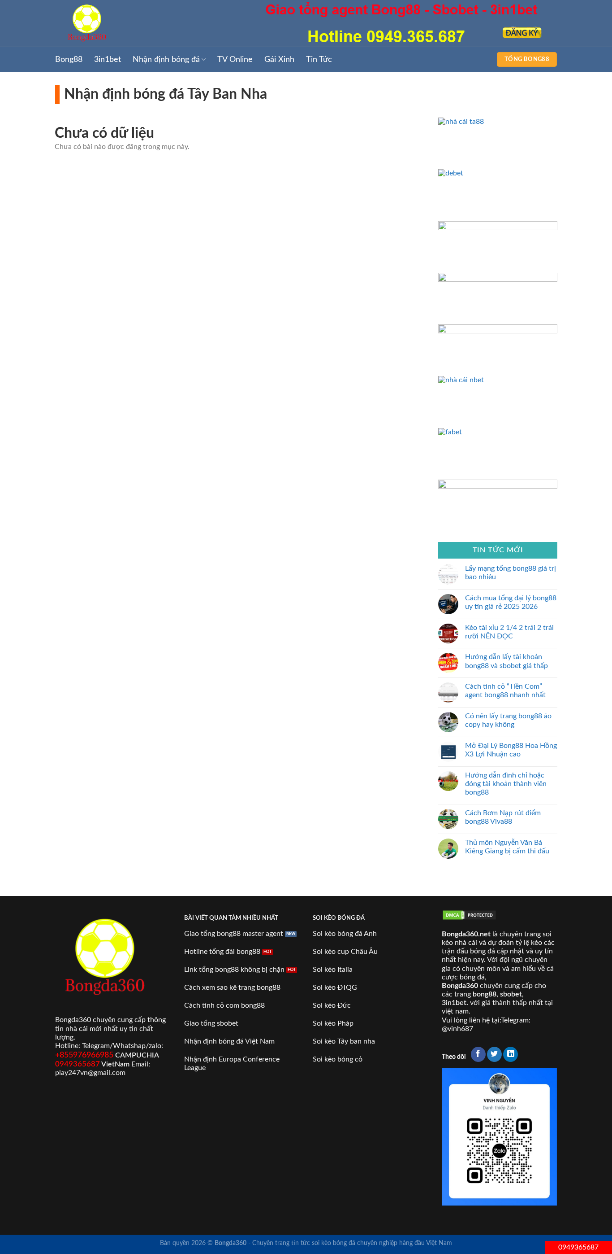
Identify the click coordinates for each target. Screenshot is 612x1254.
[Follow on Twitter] (494, 1054)
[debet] (497, 173)
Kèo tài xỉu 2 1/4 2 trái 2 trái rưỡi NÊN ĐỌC (509, 631)
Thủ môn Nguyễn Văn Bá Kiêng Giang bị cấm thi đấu (507, 846)
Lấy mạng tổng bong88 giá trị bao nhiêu (510, 573)
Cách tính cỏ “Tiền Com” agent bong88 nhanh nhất (505, 691)
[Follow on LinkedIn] (510, 1054)
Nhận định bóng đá (166, 59)
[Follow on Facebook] (478, 1054)
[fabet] (497, 431)
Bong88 (68, 59)
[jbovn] (497, 227)
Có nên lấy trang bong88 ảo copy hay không (508, 720)
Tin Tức (319, 59)
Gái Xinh (279, 59)
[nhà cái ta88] (497, 121)
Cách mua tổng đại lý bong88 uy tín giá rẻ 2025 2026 (510, 602)
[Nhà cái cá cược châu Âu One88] (497, 279)
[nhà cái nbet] (497, 380)
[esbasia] (497, 485)
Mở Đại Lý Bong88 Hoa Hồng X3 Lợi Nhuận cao (511, 749)
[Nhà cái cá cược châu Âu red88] (497, 331)
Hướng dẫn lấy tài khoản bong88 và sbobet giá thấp (506, 661)
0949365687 (578, 1247)
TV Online (235, 59)
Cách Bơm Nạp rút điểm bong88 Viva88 (503, 817)
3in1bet (107, 59)
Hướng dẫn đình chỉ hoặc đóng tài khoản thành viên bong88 (506, 783)
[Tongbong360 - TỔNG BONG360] (100, 23)
